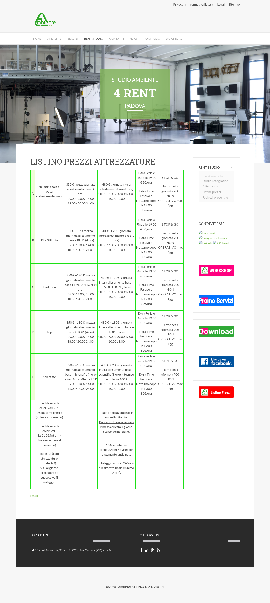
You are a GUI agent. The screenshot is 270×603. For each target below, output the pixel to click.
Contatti (116, 38)
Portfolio (152, 38)
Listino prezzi (212, 192)
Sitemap (234, 4)
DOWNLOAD (174, 38)
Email (34, 495)
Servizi (73, 38)
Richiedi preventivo (216, 197)
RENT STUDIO (209, 167)
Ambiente (54, 38)
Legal (221, 4)
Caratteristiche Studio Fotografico (215, 178)
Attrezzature (211, 186)
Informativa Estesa (200, 4)
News (134, 38)
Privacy (178, 4)
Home (37, 38)
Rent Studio (93, 38)
